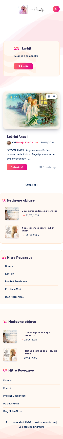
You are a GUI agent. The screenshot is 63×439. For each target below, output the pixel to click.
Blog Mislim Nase (14, 296)
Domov (9, 266)
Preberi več (18, 168)
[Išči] (56, 9)
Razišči (25, 66)
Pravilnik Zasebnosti (16, 281)
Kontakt (9, 273)
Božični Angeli (17, 137)
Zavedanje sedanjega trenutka (39, 211)
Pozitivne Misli (13, 289)
